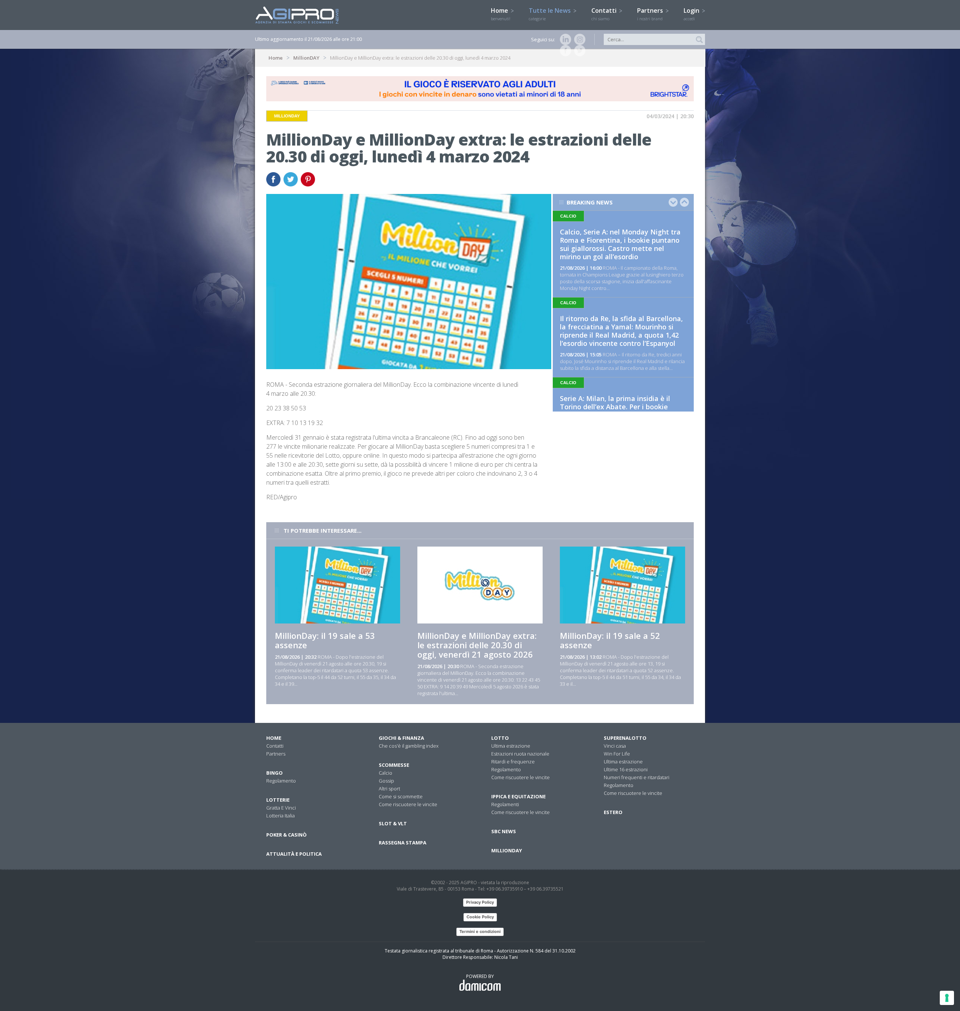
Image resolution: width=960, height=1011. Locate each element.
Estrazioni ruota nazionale (520, 753)
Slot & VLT (393, 823)
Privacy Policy (480, 902)
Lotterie (278, 799)
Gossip (386, 780)
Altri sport (389, 788)
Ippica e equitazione (518, 796)
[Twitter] (578, 50)
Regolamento (281, 780)
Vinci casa (615, 745)
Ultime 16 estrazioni (626, 769)
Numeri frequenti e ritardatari (636, 777)
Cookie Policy (480, 916)
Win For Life (617, 753)
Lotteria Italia (280, 815)
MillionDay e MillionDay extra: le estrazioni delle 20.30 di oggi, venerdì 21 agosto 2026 (477, 645)
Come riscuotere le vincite (408, 804)
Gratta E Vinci (281, 807)
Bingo (274, 772)
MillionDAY (306, 57)
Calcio (385, 772)
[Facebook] (564, 50)
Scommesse (394, 765)
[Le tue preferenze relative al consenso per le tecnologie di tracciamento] (947, 998)
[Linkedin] (564, 39)
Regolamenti (505, 804)
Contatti (604, 13)
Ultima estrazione (510, 745)
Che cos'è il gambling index (408, 745)
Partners (650, 13)
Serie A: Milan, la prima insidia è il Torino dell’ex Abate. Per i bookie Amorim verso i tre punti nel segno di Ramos (621, 411)
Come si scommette (401, 796)
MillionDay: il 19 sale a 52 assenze (610, 640)
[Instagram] (578, 39)
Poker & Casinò (286, 834)
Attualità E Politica (294, 853)
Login (692, 13)
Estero (613, 812)
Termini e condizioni (480, 931)
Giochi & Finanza (401, 738)
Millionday (506, 850)
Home (500, 13)
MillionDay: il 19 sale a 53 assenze (325, 640)
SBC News (503, 831)
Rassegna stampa (402, 842)
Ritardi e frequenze (513, 761)
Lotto (500, 738)
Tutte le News (550, 13)
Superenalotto (625, 738)
